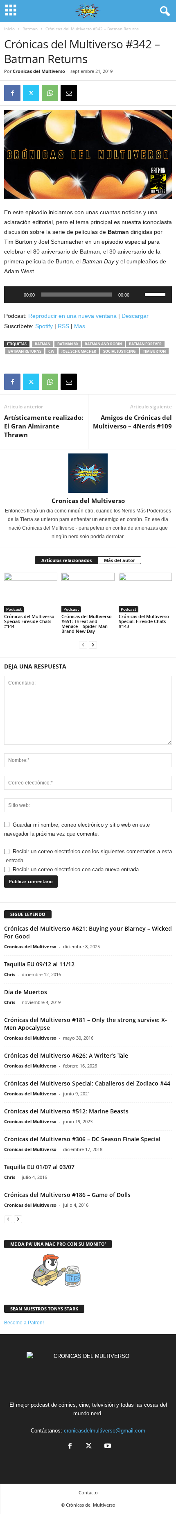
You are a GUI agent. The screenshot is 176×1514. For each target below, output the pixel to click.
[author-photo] (88, 473)
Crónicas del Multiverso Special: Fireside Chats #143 (144, 621)
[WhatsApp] (50, 93)
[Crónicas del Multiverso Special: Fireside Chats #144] (30, 592)
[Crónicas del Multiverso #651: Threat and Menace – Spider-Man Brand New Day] (88, 592)
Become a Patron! (24, 1323)
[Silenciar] (138, 294)
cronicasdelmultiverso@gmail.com (104, 1431)
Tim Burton (154, 351)
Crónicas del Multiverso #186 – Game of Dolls (67, 1195)
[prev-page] (83, 645)
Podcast (14, 609)
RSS (63, 326)
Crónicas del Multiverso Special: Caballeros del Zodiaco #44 (87, 1083)
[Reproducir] (15, 294)
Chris (9, 974)
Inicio (9, 29)
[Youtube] (106, 1447)
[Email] (69, 93)
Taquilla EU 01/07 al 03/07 (39, 1167)
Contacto (88, 1492)
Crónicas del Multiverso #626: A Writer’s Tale (66, 1055)
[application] (88, 294)
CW (51, 351)
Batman (30, 29)
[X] (31, 93)
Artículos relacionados (66, 560)
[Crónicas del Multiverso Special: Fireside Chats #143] (145, 592)
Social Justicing (119, 351)
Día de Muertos (25, 992)
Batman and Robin (103, 344)
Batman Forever (145, 344)
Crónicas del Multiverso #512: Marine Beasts (66, 1111)
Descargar (135, 316)
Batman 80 (67, 344)
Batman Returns (24, 351)
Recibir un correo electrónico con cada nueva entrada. (76, 869)
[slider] (156, 293)
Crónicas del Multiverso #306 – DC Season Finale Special (82, 1139)
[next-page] (93, 645)
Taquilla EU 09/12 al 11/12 (39, 964)
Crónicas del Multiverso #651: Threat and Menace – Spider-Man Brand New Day (86, 623)
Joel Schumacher (78, 351)
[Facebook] (12, 93)
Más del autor (119, 560)
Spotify (44, 326)
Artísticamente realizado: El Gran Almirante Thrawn (43, 426)
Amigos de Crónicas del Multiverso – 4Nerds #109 (132, 421)
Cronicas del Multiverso (39, 71)
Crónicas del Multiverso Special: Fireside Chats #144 (29, 621)
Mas (79, 326)
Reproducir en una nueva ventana (72, 316)
